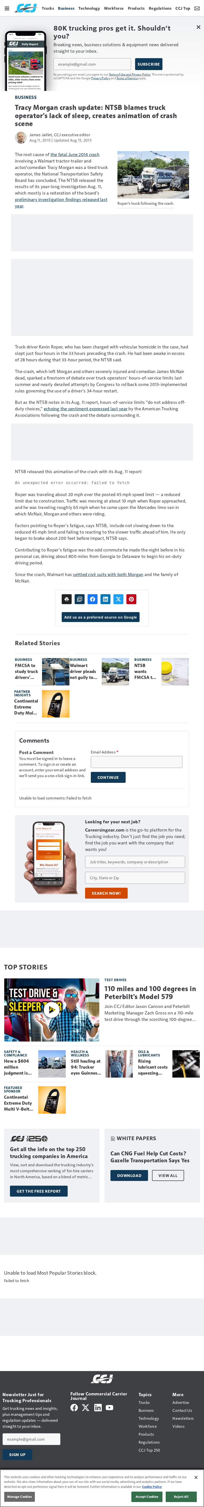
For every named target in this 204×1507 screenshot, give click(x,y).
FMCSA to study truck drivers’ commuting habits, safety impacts (26, 672)
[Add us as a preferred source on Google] (80, 599)
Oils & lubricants (149, 1053)
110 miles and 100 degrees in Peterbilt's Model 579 (150, 993)
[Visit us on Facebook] (74, 1407)
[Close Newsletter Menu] (198, 27)
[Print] (67, 599)
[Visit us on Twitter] (86, 1407)
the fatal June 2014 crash (75, 154)
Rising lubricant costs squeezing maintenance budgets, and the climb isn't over (153, 1067)
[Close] (196, 1477)
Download (129, 1175)
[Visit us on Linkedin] (98, 1407)
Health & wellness (80, 1053)
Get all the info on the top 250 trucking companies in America (49, 1153)
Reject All (181, 1497)
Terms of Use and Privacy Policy (130, 74)
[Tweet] (118, 599)
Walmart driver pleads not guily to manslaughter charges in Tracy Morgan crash (84, 672)
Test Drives (115, 980)
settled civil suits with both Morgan (108, 574)
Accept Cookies (147, 1497)
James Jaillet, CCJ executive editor (59, 134)
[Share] (93, 599)
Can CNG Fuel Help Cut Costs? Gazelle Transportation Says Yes (150, 1157)
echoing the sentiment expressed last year (85, 408)
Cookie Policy (152, 1487)
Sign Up (17, 1454)
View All (167, 1175)
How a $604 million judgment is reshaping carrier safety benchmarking (18, 1067)
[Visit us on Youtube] (109, 1407)
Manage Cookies (19, 1497)
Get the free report (39, 1191)
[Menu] (7, 8)
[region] (102, 1488)
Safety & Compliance (15, 1053)
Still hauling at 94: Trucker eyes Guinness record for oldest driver (86, 1067)
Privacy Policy (100, 78)
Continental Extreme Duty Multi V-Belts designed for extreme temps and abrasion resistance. (26, 707)
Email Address (105, 752)
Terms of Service (127, 78)
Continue (108, 777)
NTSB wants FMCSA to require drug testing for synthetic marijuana (145, 672)
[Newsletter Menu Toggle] (197, 8)
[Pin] (131, 599)
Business (26, 97)
